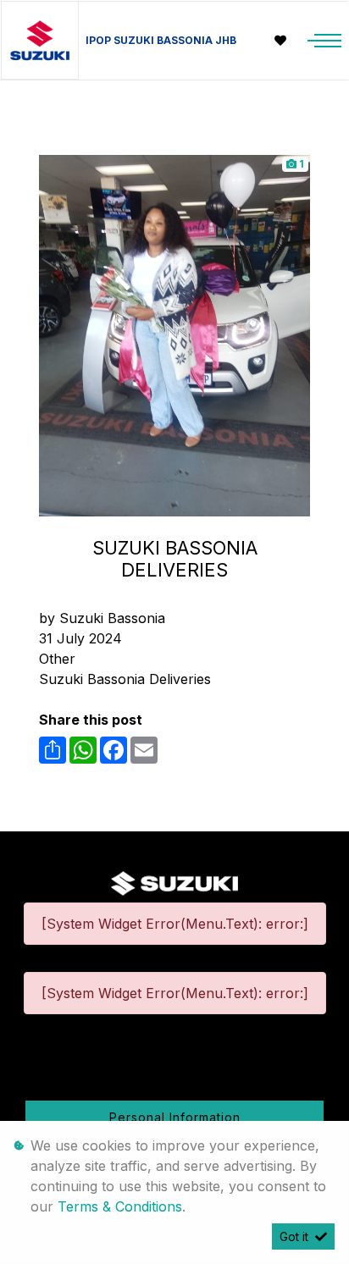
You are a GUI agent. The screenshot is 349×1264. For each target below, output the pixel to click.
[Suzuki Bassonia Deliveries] (174, 334)
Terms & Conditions (120, 1206)
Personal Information (175, 1117)
